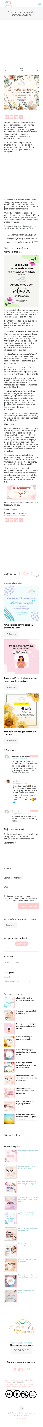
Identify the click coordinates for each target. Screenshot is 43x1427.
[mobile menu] (40, 4)
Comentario (10, 843)
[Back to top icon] (21, 1408)
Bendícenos (22, 1350)
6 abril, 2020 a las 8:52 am (20, 783)
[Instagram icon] (25, 1418)
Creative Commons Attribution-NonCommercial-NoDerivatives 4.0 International (21, 1386)
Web (6, 887)
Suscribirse (10, 925)
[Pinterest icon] (23, 1418)
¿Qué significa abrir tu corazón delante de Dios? (18, 626)
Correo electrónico (13, 878)
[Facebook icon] (18, 1418)
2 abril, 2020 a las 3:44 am (19, 758)
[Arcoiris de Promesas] (7, 4)
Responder (34, 756)
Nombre (8, 869)
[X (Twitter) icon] (20, 1418)
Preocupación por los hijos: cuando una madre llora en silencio (20, 679)
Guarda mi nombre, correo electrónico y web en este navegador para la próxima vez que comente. (21, 898)
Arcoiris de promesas (14, 1379)
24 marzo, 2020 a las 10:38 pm (20, 813)
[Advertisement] (21, 45)
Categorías (7, 977)
